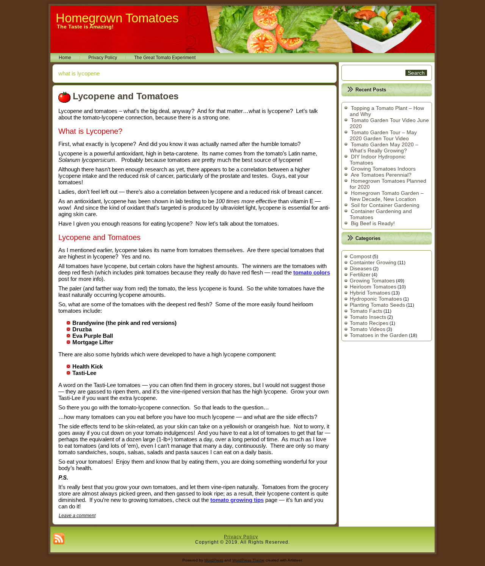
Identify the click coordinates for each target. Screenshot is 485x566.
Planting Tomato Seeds (377, 305)
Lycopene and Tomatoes (125, 96)
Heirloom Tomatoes (373, 287)
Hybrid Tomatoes (370, 293)
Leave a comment (77, 515)
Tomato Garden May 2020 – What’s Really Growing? (384, 147)
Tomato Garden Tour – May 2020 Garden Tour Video (383, 135)
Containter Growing (373, 262)
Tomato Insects (368, 317)
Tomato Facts (366, 311)
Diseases (361, 268)
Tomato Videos (367, 329)
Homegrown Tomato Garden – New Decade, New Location (387, 196)
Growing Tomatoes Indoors (383, 169)
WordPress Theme (248, 560)
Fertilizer (360, 274)
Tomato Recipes (369, 323)
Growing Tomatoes (372, 281)
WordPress (213, 560)
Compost (360, 256)
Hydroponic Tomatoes (376, 299)
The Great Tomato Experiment (165, 57)
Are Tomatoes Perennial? (381, 175)
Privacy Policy (102, 57)
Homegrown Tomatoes (117, 18)
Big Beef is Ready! (373, 223)
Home (65, 57)
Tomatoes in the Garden (379, 335)
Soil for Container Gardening (385, 205)
